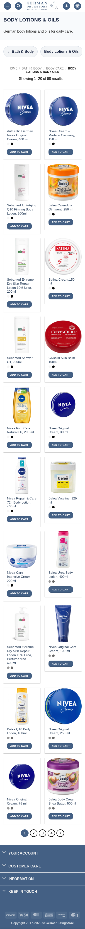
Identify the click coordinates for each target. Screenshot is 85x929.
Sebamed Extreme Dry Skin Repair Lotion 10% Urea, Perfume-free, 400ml (20, 655)
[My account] (66, 6)
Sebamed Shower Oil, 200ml (20, 360)
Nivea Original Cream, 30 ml (59, 430)
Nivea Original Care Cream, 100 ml (63, 649)
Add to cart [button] (19, 151)
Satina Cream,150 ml (62, 281)
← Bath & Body (20, 51)
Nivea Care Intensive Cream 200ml (19, 576)
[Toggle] (4, 852)
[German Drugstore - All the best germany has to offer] (42, 6)
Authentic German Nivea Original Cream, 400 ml (20, 135)
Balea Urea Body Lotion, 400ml (61, 574)
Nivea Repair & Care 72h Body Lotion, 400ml (21, 502)
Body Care (55, 68)
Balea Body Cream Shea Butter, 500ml (62, 801)
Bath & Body (32, 68)
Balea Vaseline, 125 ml (63, 500)
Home (13, 68)
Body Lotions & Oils (61, 51)
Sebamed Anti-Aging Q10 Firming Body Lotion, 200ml (21, 209)
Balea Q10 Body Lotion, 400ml (18, 731)
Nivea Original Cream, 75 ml (17, 801)
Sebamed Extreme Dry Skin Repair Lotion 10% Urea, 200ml (20, 285)
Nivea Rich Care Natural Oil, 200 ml (20, 430)
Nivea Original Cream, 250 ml (59, 731)
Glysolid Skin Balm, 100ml (62, 360)
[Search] (18, 6)
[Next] (60, 833)
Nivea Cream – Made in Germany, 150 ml (62, 135)
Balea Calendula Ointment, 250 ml (61, 207)
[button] (7, 6)
